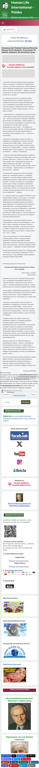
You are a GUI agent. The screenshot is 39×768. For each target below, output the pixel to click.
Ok (2, 392)
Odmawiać (10, 392)
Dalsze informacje (19, 395)
